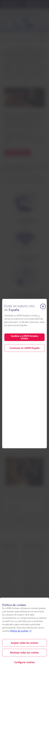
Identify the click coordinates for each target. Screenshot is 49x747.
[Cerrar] (43, 306)
